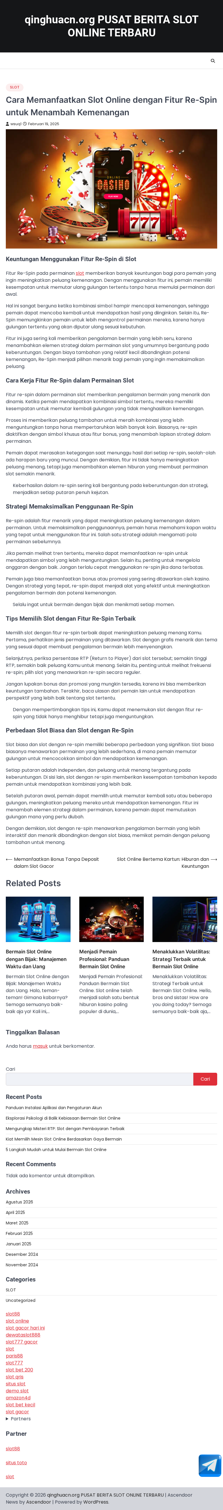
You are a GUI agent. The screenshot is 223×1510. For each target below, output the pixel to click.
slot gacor (17, 1411)
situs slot (16, 1383)
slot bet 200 (19, 1369)
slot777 (14, 1362)
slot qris (15, 1376)
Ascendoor (38, 1502)
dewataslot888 (23, 1335)
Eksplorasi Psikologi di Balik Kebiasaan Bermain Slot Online (63, 1118)
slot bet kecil (20, 1404)
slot (80, 273)
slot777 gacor (22, 1342)
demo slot (17, 1390)
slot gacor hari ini (25, 1328)
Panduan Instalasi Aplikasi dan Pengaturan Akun (54, 1108)
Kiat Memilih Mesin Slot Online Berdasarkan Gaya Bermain (64, 1139)
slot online (17, 1321)
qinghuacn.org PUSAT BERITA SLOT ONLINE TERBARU (105, 1495)
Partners (21, 1418)
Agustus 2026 (19, 1202)
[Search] (212, 60)
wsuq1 (15, 123)
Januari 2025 (18, 1244)
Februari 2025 (19, 1233)
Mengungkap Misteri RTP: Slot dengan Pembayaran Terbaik (65, 1129)
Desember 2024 (22, 1254)
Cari (10, 1069)
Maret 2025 (17, 1223)
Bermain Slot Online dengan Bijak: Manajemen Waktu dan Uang (36, 959)
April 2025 (15, 1212)
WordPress (95, 1502)
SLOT (14, 87)
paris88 (14, 1356)
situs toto (16, 1462)
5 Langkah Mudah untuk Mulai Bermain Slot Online (56, 1150)
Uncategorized (20, 1300)
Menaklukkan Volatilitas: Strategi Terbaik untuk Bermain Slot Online (181, 959)
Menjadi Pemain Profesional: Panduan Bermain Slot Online (104, 959)
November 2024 (22, 1265)
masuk (40, 1046)
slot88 (13, 1314)
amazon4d (18, 1397)
